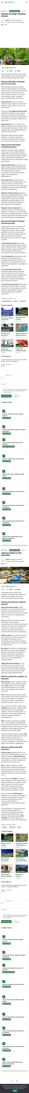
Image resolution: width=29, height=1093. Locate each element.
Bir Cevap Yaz (6, 356)
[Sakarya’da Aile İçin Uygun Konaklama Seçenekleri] (14, 428)
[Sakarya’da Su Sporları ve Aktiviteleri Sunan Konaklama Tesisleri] (7, 331)
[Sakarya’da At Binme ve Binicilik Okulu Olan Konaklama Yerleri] (7, 872)
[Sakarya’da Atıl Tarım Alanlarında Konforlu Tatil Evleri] (22, 856)
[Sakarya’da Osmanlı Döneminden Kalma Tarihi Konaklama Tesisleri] (22, 872)
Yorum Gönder (6, 396)
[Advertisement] (14, 36)
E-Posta (3, 384)
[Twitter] (17, 1081)
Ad (2, 377)
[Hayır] (27, 1088)
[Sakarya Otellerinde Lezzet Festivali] (14, 456)
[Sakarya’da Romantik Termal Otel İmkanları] (14, 442)
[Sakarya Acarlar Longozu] (22, 315)
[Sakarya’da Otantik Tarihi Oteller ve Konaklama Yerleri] (22, 841)
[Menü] (2, 2)
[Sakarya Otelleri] (10, 2)
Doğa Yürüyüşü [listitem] (6, 301)
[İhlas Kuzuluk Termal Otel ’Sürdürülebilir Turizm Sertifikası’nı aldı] (7, 856)
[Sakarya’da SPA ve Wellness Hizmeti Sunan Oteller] (22, 331)
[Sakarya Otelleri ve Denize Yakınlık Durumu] (14, 412)
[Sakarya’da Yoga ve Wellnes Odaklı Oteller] (14, 471)
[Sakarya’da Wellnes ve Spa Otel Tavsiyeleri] (7, 315)
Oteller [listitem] (4, 827)
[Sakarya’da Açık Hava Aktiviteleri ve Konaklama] (14, 503)
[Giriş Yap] (27, 2)
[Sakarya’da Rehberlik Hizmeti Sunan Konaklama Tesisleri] (7, 346)
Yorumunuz (9, 364)
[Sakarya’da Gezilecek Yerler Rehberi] (14, 488)
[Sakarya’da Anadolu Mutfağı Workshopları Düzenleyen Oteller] (22, 346)
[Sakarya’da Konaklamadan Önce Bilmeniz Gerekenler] (14, 535)
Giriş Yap (16, 396)
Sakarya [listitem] (22, 301)
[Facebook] (12, 1081)
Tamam (15, 1090)
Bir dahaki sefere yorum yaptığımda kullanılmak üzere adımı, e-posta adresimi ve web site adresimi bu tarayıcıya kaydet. (15, 391)
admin (7, 20)
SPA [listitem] (19, 827)
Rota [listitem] (15, 301)
